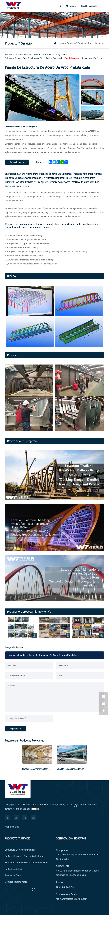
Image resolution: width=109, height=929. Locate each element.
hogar (61, 43)
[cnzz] (35, 808)
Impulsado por (23, 808)
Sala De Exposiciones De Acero (72, 769)
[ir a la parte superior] (103, 710)
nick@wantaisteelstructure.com (71, 899)
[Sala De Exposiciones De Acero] (72, 754)
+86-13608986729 (65, 887)
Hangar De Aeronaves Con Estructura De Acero (45, 769)
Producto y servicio (76, 43)
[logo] (13, 6)
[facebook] (7, 817)
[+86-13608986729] (103, 696)
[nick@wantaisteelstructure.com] (103, 703)
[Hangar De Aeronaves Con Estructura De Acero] (37, 754)
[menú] (102, 6)
